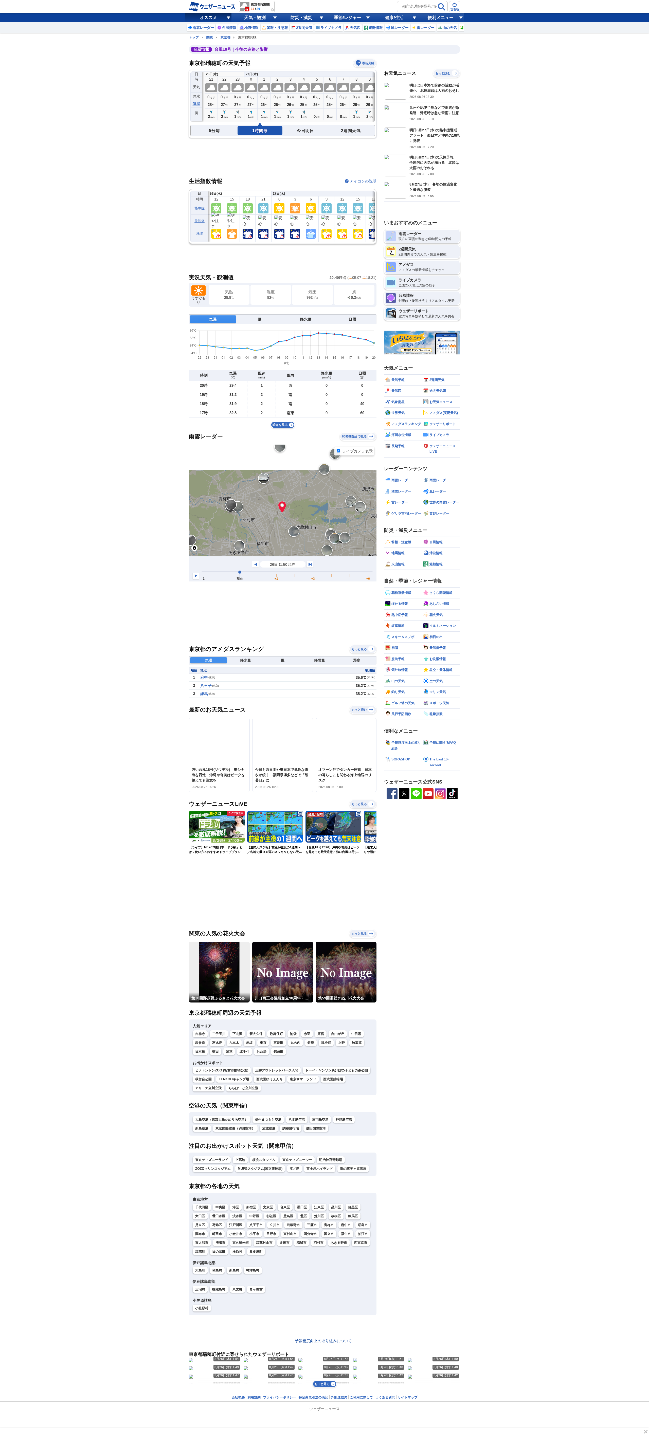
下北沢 (237, 1034)
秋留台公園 (203, 1079)
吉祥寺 (200, 1034)
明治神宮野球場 (330, 1160)
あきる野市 (339, 1243)
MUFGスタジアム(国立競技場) (260, 1169)
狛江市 (363, 1234)
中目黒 (356, 1034)
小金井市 (235, 1234)
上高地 (240, 1160)
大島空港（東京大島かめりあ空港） (221, 1119)
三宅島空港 (320, 1119)
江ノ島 (294, 1169)
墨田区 (302, 1207)
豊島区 (288, 1216)
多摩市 (285, 1243)
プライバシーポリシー (279, 1397)
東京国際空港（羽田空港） (235, 1128)
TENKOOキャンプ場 (234, 1079)
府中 (204, 677)
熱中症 (199, 208)
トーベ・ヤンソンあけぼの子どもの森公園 (336, 1070)
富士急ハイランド (320, 1169)
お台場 (261, 1051)
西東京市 (360, 1243)
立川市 (275, 1225)
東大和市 (201, 1243)
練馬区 (353, 1216)
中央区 (220, 1207)
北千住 (244, 1051)
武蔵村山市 (264, 1243)
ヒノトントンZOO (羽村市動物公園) (221, 1070)
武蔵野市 (293, 1225)
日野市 (271, 1234)
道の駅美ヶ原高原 (353, 1169)
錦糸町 (278, 1051)
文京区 (268, 1207)
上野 (341, 1043)
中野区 (254, 1216)
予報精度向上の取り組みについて (323, 1341)
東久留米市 (240, 1243)
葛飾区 (217, 1225)
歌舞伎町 (276, 1034)
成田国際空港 (316, 1128)
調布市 (200, 1234)
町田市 (217, 1234)
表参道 (200, 1043)
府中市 (346, 1225)
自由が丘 (337, 1034)
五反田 (278, 1043)
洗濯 (199, 233)
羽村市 (318, 1243)
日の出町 (218, 1251)
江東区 (319, 1207)
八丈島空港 (297, 1119)
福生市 (346, 1234)
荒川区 (319, 1216)
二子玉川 (218, 1034)
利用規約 (254, 1397)
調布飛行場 (290, 1128)
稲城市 (302, 1243)
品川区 (336, 1207)
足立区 (200, 1225)
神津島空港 (344, 1119)
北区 (303, 1216)
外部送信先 (339, 1397)
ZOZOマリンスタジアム (213, 1169)
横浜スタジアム (263, 1160)
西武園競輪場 (333, 1079)
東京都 (225, 37)
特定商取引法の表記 (313, 1397)
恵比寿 (217, 1043)
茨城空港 (268, 1128)
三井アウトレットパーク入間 (276, 1070)
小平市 (254, 1234)
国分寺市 (310, 1234)
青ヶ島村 (256, 1289)
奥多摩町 (256, 1251)
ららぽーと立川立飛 (243, 1088)
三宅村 (200, 1289)
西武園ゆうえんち (269, 1079)
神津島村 (252, 1270)
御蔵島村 (218, 1289)
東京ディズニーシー (297, 1160)
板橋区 (336, 1216)
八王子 (206, 685)
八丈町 (237, 1289)
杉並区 (271, 1216)
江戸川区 (235, 1225)
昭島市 (363, 1225)
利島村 (217, 1270)
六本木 (234, 1043)
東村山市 (290, 1234)
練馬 (204, 694)
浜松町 (326, 1043)
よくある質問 (385, 1397)
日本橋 (200, 1051)
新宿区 (251, 1207)
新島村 (234, 1270)
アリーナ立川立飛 (208, 1088)
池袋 (293, 1034)
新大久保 (256, 1034)
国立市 (329, 1234)
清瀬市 (220, 1243)
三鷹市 (312, 1225)
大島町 (200, 1270)
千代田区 (201, 1207)
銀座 (311, 1043)
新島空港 (201, 1128)
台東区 (285, 1207)
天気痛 (199, 221)
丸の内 (295, 1043)
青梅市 (329, 1225)
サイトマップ (408, 1397)
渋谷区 (237, 1216)
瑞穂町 (200, 1251)
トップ (194, 37)
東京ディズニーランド (211, 1160)
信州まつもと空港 (268, 1119)
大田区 (200, 1216)
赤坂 (249, 1043)
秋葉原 (357, 1043)
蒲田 (215, 1051)
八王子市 (256, 1225)
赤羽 (307, 1034)
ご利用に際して (361, 1397)
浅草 (229, 1051)
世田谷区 (218, 1216)
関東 (209, 37)
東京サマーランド (303, 1079)
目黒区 (353, 1207)
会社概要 (238, 1397)
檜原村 (237, 1251)
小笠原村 (201, 1308)
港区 (235, 1207)
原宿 (320, 1034)
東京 (263, 1043)
